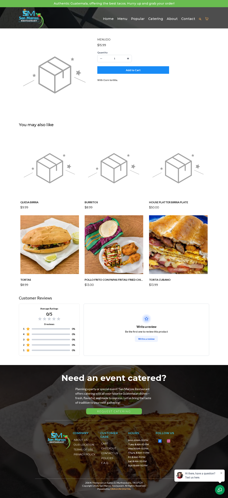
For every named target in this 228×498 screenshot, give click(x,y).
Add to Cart (133, 70)
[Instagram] (168, 441)
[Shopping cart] (206, 18)
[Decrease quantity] (101, 58)
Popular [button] (138, 19)
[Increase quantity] (128, 58)
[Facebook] (160, 441)
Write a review (146, 338)
